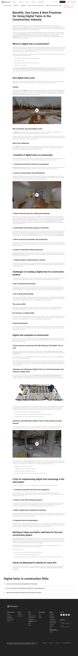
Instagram (69, 615)
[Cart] (75, 2)
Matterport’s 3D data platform (19, 538)
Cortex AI (41, 542)
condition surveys (50, 220)
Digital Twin (7, 5)
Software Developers (10, 619)
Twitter (64, 615)
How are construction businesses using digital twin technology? (22, 583)
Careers (29, 623)
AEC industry (26, 27)
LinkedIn (66, 615)
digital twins (59, 356)
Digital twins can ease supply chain (20, 167)
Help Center (51, 614)
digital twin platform (43, 338)
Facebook (61, 615)
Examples (23, 5)
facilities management (59, 235)
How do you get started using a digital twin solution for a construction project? (26, 588)
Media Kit (40, 617)
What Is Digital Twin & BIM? (36, 5)
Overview (16, 5)
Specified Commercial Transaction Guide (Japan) (54, 630)
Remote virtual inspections (18, 253)
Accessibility (52, 626)
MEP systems (31, 264)
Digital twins (58, 28)
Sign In (72, 1)
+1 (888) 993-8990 (65, 623)
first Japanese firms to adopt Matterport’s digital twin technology (47, 375)
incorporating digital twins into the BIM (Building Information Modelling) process (30, 68)
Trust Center (52, 624)
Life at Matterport (31, 617)
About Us (29, 614)
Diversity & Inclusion (31, 619)
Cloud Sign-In (20, 614)
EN (56, 1)
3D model (59, 244)
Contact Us (68, 1)
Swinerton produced (29, 461)
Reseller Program (9, 617)
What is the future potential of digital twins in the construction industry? (24, 592)
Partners (8, 614)
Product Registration (53, 622)
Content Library (52, 619)
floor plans (53, 176)
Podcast (29, 625)
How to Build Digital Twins (53, 5)
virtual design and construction (19, 308)
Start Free (62, 1)
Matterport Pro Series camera (55, 93)
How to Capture (52, 617)
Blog (39, 614)
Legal (50, 627)
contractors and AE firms (52, 68)
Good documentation (33, 233)
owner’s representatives (21, 33)
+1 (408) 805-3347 (65, 626)
